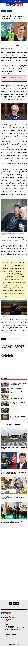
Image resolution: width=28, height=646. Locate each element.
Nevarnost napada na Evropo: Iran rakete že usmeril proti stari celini (18, 410)
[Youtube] (17, 603)
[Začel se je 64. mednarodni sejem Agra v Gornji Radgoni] (5, 417)
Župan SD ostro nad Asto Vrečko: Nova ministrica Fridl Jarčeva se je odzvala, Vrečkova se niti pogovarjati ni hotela (18, 390)
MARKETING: (8, 629)
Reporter (18, 125)
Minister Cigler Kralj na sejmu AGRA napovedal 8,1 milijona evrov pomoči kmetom (18, 404)
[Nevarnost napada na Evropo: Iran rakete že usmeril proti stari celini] (5, 410)
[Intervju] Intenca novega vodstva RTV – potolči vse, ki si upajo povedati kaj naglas (7, 347)
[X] (5, 355)
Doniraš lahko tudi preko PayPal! (14, 1)
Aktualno (9, 10)
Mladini (8, 196)
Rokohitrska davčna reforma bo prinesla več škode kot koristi (20, 346)
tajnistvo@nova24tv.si (21, 627)
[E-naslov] (8, 355)
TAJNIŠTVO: (7, 627)
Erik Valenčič (9, 339)
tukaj (19, 164)
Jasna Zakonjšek (16, 339)
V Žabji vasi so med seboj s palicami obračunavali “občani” (18, 384)
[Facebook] (2, 355)
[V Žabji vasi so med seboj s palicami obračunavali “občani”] (5, 384)
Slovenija (4, 10)
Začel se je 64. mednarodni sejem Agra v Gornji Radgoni (17, 417)
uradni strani (15, 319)
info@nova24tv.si (11, 626)
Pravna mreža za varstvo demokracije (9, 340)
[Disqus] (14, 545)
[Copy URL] (11, 355)
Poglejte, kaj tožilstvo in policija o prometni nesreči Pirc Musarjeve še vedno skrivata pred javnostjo (18, 397)
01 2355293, (13, 627)
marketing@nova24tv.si (16, 629)
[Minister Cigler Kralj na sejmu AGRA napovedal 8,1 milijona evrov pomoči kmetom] (5, 403)
